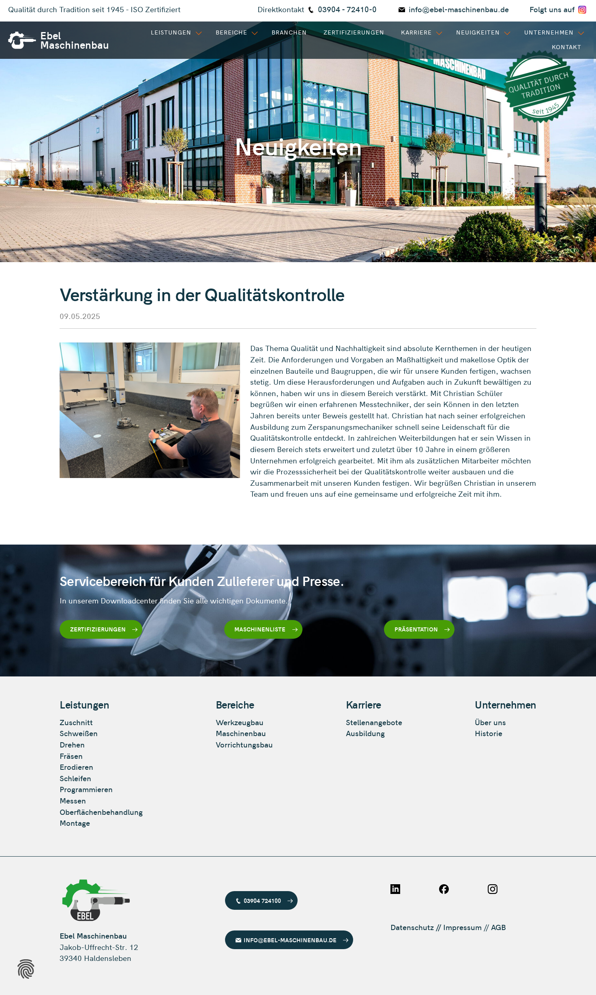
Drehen (72, 744)
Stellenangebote (374, 722)
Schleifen (75, 778)
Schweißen (79, 733)
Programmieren (86, 789)
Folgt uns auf (553, 9)
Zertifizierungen (98, 629)
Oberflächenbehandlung (101, 811)
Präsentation (416, 629)
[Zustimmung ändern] (26, 969)
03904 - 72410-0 (347, 9)
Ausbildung (365, 733)
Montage (75, 822)
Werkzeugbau (240, 722)
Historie (488, 733)
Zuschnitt (76, 722)
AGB (498, 927)
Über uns (490, 722)
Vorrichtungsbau (244, 744)
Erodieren (76, 766)
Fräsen (71, 755)
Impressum (462, 927)
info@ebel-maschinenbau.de (459, 9)
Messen (73, 800)
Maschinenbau (241, 733)
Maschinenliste (259, 629)
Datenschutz (412, 927)
